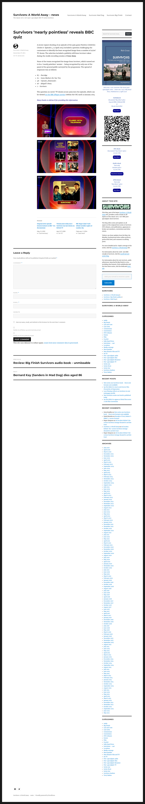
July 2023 (106, 487)
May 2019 (107, 574)
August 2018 (107, 588)
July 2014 (106, 669)
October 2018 (108, 584)
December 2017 (108, 601)
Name (16, 293)
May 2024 (107, 470)
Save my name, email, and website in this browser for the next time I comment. (40, 322)
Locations (107, 345)
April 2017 (107, 613)
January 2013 (108, 700)
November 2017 (108, 603)
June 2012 (107, 711)
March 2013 (107, 698)
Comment (17, 263)
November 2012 (108, 704)
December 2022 (109, 501)
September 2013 (109, 686)
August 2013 (107, 688)
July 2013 (106, 690)
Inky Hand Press (109, 341)
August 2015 (107, 644)
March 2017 (107, 615)
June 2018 (107, 593)
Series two (107, 368)
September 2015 (109, 642)
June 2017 (107, 609)
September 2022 (109, 506)
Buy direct (117, 111)
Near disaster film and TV (112, 351)
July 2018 (106, 591)
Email (16, 302)
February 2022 (108, 520)
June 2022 (107, 512)
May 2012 (107, 713)
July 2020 (106, 557)
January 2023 (108, 499)
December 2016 (108, 620)
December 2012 (108, 702)
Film (105, 337)
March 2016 (107, 632)
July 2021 (106, 535)
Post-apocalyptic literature (112, 360)
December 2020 (109, 547)
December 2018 (108, 582)
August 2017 (107, 607)
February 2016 (108, 634)
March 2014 (107, 675)
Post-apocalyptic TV (110, 362)
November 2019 (109, 566)
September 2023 (109, 483)
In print (106, 339)
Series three (107, 366)
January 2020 (108, 564)
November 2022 (109, 503)
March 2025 (107, 462)
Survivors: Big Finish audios (112, 297)
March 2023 (107, 495)
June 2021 (107, 537)
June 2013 (107, 692)
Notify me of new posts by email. (23, 335)
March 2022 (107, 518)
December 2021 (108, 524)
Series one (21, 56)
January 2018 (108, 599)
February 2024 (108, 477)
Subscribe (108, 283)
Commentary (108, 329)
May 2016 (107, 630)
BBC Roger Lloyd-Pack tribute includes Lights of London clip (84, 226)
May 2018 (107, 595)
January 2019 (108, 580)
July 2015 (106, 646)
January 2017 (108, 617)
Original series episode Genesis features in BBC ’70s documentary (46, 226)
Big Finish (107, 322)
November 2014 (108, 661)
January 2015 (108, 657)
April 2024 (107, 472)
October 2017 (108, 605)
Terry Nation (108, 372)
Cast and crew (108, 324)
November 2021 (108, 526)
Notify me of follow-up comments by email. (27, 330)
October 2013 (108, 684)
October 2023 (108, 481)
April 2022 (107, 516)
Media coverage (108, 347)
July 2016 (106, 626)
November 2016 (109, 622)
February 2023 (108, 497)
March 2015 (107, 655)
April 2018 (107, 597)
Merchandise (108, 349)
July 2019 (106, 570)
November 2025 (109, 456)
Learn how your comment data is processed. (61, 343)
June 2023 (107, 489)
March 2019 (107, 576)
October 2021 (108, 528)
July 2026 (107, 448)
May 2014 (107, 673)
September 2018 (109, 586)
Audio (105, 320)
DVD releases (108, 333)
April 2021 (107, 541)
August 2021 (107, 533)
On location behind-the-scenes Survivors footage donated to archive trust (117, 422)
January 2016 (108, 636)
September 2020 (109, 553)
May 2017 (107, 611)
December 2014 (108, 659)
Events (106, 335)
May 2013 (106, 694)
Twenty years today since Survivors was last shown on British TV (66, 226)
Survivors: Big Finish (115, 15)
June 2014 (107, 671)
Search (128, 34)
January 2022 (108, 522)
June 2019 (107, 572)
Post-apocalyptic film (110, 358)
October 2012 (108, 707)
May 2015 (107, 651)
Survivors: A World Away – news (36, 14)
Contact (128, 15)
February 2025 (108, 464)
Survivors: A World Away (76, 15)
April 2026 (107, 450)
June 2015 (107, 649)
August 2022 (108, 508)
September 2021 (109, 530)
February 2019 (108, 578)
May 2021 (107, 539)
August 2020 (108, 555)
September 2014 (109, 665)
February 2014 (108, 678)
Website (16, 312)
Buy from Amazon (117, 174)
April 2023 (107, 493)
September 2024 (109, 466)
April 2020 (107, 562)
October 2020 (108, 551)
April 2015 (107, 653)
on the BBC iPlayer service (55, 95)
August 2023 (107, 485)
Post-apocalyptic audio (111, 356)
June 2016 (107, 628)
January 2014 (108, 680)
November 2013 (108, 682)
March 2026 (107, 452)
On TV (15, 56)
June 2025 (107, 458)
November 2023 (109, 479)
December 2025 (109, 454)
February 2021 (108, 545)
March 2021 (107, 543)
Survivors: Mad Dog (96, 15)
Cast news (107, 327)
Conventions (108, 331)
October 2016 (108, 624)
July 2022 (106, 510)
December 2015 (108, 638)
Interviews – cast (109, 343)
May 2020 (107, 559)
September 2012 (109, 709)
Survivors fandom (109, 370)
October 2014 (108, 663)
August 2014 (107, 667)
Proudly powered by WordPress (45, 795)
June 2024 (107, 468)
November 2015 (108, 640)
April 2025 (107, 460)
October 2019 (108, 568)
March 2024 (107, 474)
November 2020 (109, 549)
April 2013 (107, 696)
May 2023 (107, 491)
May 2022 (107, 514)
